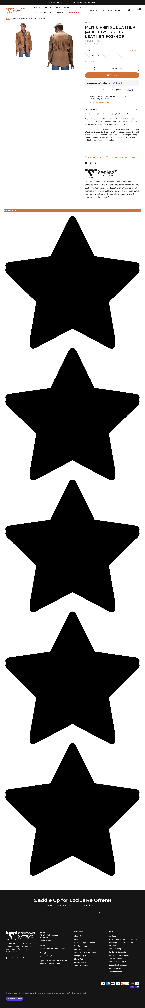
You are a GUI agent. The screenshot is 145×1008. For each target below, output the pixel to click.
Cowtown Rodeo (44, 12)
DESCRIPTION (91, 109)
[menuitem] (37, 7)
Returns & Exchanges (82, 949)
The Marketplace (115, 972)
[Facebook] (8, 958)
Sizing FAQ (78, 959)
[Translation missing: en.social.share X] (91, 163)
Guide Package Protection (84, 943)
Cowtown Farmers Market (119, 955)
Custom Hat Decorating (118, 965)
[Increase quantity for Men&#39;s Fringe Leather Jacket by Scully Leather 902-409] (93, 68)
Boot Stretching (115, 949)
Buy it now (112, 75)
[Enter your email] (99, 913)
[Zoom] (37, 27)
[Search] (134, 10)
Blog (76, 939)
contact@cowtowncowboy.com (52, 948)
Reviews (10, 210)
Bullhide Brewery (115, 968)
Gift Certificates (80, 946)
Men (56, 7)
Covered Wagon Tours (118, 962)
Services (112, 936)
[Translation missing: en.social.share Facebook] (86, 163)
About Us (78, 936)
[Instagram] (13, 958)
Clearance (72, 12)
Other (59, 12)
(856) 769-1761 (46, 956)
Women (67, 7)
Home (8, 18)
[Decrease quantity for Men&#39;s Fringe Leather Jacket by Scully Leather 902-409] (86, 68)
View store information (99, 102)
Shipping (88, 44)
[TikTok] (24, 957)
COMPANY (79, 932)
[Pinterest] (19, 958)
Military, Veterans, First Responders (123, 939)
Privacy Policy (80, 962)
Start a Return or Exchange (85, 952)
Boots (37, 7)
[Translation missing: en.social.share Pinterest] (95, 163)
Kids (77, 7)
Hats (47, 7)
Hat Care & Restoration (118, 952)
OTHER (112, 932)
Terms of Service (81, 966)
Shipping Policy (80, 956)
